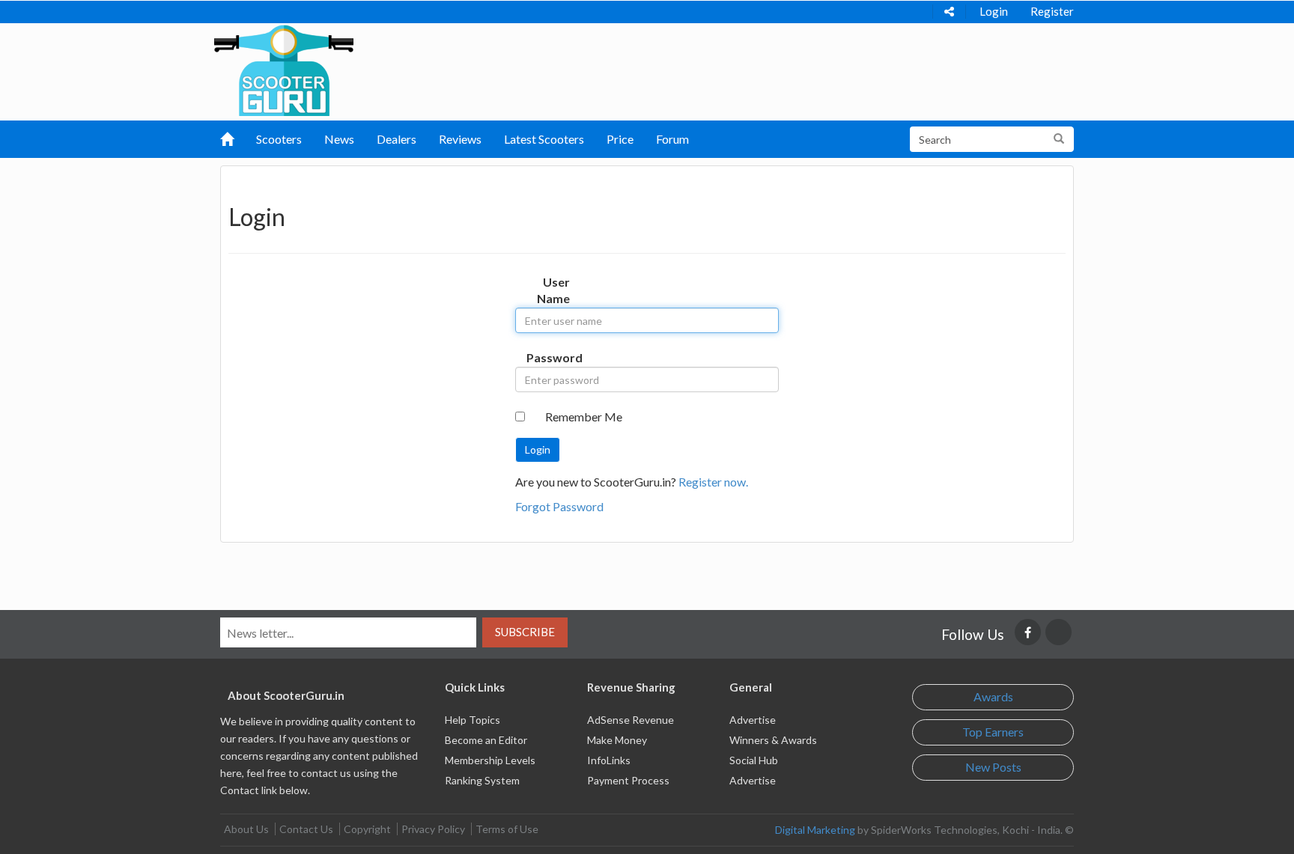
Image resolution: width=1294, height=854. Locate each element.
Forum (672, 139)
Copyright (367, 829)
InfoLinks (609, 760)
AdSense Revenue (630, 719)
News (339, 139)
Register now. (713, 482)
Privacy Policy (433, 829)
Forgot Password (559, 506)
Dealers (396, 139)
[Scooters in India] (284, 68)
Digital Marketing (815, 829)
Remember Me (583, 416)
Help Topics (472, 719)
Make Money (617, 739)
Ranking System (482, 780)
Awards (993, 696)
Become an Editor (486, 739)
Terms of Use (507, 829)
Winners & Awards (773, 739)
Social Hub (753, 760)
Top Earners (993, 732)
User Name (553, 290)
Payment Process (628, 780)
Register (1052, 11)
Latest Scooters (544, 139)
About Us (246, 829)
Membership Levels (490, 760)
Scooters (279, 139)
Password (553, 357)
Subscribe (525, 631)
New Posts (993, 767)
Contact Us (306, 829)
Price (620, 139)
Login (993, 11)
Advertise (752, 719)
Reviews (460, 139)
